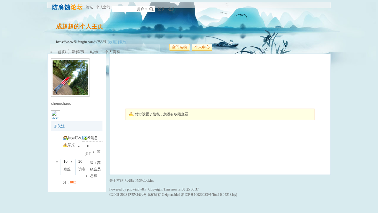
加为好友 (75, 138)
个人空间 (103, 7)
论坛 (89, 7)
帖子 (94, 51)
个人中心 (202, 47)
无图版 (129, 180)
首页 (62, 51)
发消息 (92, 138)
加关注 (59, 126)
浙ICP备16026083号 (196, 195)
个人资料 (112, 51)
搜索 (151, 9)
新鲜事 (78, 51)
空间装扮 (179, 47)
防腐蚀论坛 (137, 195)
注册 (171, 9)
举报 (71, 145)
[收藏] (112, 42)
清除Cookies (144, 180)
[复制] (123, 42)
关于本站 (116, 180)
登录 (161, 9)
